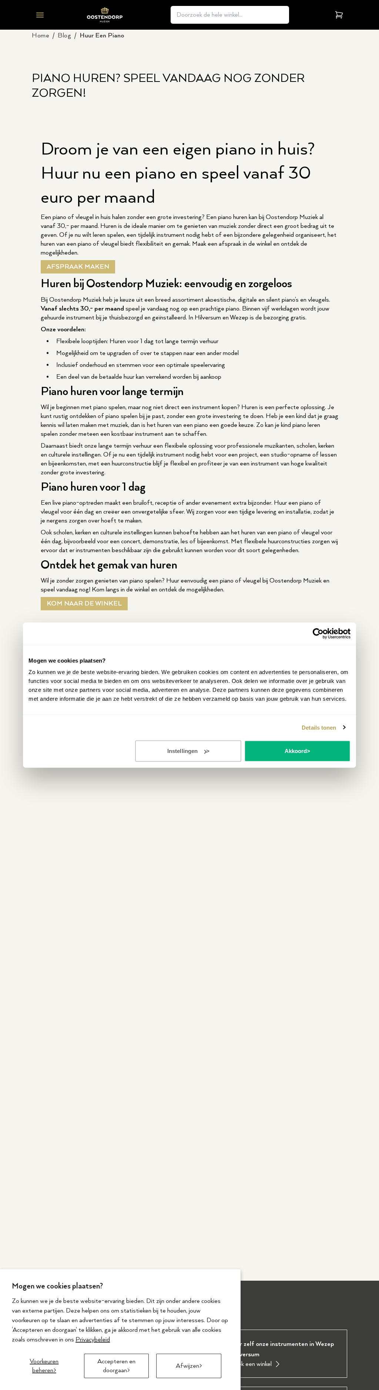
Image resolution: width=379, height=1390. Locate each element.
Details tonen (319, 727)
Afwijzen (187, 1366)
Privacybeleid (93, 1339)
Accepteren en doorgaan (116, 1366)
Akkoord (296, 751)
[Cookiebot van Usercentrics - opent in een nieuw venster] (318, 633)
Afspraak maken (78, 267)
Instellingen (182, 751)
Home (40, 35)
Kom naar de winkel (84, 603)
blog (64, 35)
